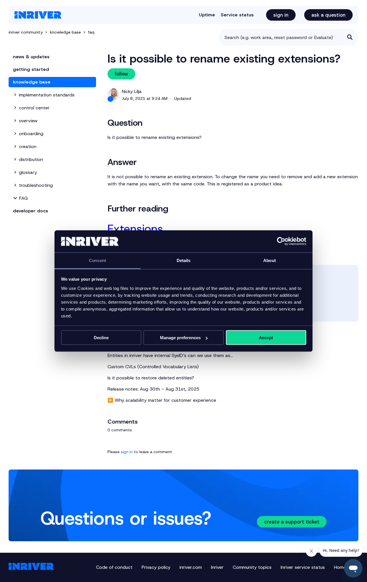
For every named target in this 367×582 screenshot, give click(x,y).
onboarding (31, 134)
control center (34, 108)
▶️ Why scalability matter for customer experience (162, 400)
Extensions (135, 228)
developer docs (30, 211)
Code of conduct (114, 567)
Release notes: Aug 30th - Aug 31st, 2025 (153, 389)
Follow (121, 74)
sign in (127, 451)
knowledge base (65, 32)
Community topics (252, 567)
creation (27, 146)
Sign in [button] (280, 15)
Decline (101, 337)
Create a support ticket (291, 522)
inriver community (26, 32)
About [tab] (269, 260)
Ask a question (328, 15)
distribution (31, 159)
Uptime (207, 15)
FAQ (91, 32)
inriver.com (190, 567)
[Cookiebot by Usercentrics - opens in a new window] (281, 241)
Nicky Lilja (132, 91)
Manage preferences (180, 337)
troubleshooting (36, 185)
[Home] (38, 15)
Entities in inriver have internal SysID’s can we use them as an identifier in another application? (170, 355)
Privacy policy (156, 567)
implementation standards (47, 95)
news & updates (31, 57)
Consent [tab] (97, 260)
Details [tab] (184, 260)
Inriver (217, 567)
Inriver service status (303, 567)
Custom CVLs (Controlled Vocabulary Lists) (153, 367)
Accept (266, 337)
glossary (28, 172)
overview (28, 121)
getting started (31, 69)
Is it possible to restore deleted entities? (151, 378)
